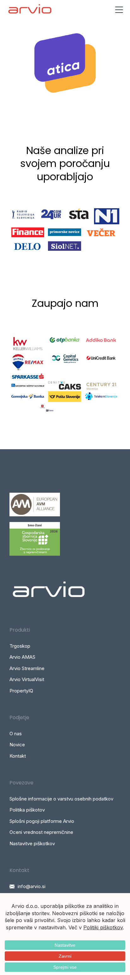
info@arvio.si (31, 886)
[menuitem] (65, 646)
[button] (119, 9)
